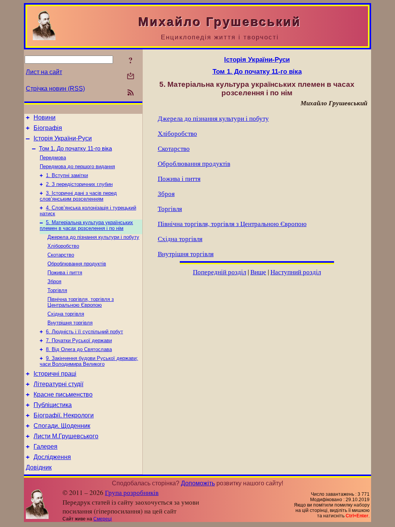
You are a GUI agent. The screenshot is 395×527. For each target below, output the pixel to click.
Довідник (39, 467)
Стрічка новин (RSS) (55, 88)
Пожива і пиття (64, 272)
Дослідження (52, 457)
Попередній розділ (219, 271)
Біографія (48, 128)
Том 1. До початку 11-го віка (75, 148)
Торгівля (57, 290)
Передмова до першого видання (77, 166)
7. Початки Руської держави (79, 340)
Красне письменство (63, 394)
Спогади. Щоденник (62, 425)
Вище (258, 271)
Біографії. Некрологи (64, 415)
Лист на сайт (44, 72)
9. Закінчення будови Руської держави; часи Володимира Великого (89, 361)
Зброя (54, 281)
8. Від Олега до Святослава (79, 349)
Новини (45, 117)
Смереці (102, 519)
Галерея (45, 446)
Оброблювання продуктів (76, 264)
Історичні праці (55, 373)
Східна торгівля (65, 314)
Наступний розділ (295, 271)
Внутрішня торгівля (70, 323)
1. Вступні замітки (67, 175)
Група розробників (132, 492)
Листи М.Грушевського (66, 436)
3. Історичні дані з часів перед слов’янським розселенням (78, 196)
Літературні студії (58, 384)
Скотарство (60, 255)
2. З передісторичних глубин (79, 184)
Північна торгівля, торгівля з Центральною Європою (80, 302)
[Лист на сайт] (130, 76)
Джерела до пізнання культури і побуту (93, 237)
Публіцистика (53, 405)
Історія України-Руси (63, 138)
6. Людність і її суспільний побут (84, 331)
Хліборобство (63, 246)
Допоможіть (198, 483)
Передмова (53, 157)
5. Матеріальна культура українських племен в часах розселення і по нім (86, 225)
